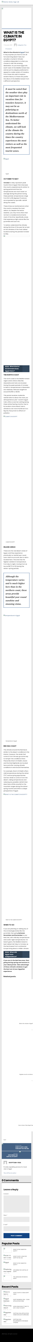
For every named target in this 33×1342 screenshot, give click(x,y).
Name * (5, 1215)
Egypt (22, 52)
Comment (6, 1194)
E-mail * (6, 1224)
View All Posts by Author (10, 1173)
